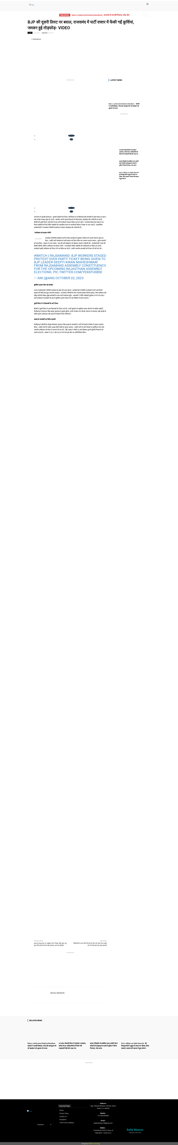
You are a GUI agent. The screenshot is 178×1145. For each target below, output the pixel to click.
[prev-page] (29, 1053)
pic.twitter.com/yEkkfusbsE (77, 272)
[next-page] (32, 1053)
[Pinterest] (103, 39)
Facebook (40, 1124)
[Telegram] (112, 39)
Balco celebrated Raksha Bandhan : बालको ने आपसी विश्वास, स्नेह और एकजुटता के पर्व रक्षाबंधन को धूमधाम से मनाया (124, 106)
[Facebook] (93, 39)
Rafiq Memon (37, 39)
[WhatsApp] (107, 39)
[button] (147, 4)
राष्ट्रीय (30, 32)
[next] (147, 15)
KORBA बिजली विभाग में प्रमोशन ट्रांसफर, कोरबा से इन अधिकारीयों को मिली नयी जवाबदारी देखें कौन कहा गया (128, 152)
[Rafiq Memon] (29, 39)
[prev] (144, 15)
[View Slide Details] (72, 341)
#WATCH (40, 256)
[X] (98, 39)
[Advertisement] (89, 58)
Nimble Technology (94, 1143)
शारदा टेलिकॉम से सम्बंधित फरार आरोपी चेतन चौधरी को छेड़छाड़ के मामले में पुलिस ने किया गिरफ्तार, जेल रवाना (129, 163)
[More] (117, 39)
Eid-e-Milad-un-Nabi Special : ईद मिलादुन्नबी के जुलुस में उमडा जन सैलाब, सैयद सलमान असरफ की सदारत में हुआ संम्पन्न (135, 1045)
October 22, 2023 (69, 278)
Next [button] (71, 211)
